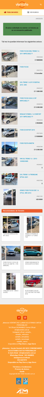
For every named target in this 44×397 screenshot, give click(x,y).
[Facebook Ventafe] (19, 318)
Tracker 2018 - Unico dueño (10, 291)
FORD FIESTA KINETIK (27, 143)
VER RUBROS (34, 12)
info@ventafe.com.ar (22, 330)
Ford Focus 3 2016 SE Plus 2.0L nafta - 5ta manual (10, 264)
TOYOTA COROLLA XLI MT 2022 (10, 234)
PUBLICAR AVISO (12, 12)
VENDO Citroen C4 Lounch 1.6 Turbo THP (31, 235)
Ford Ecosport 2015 (27, 130)
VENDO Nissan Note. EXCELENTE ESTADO (32, 263)
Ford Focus (24, 67)
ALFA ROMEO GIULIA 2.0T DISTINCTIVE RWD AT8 (32, 292)
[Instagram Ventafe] (25, 318)
